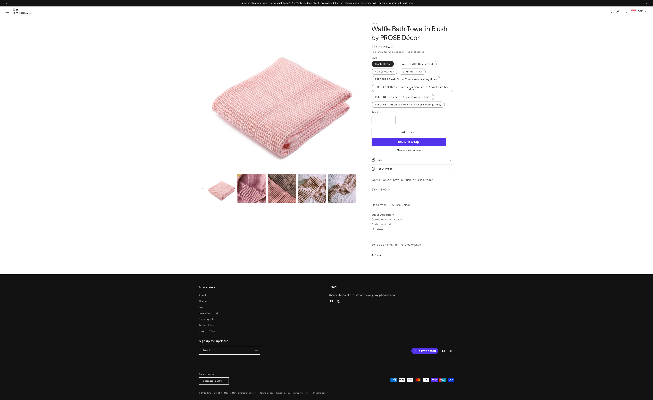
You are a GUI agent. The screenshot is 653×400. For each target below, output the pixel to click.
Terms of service (301, 393)
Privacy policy (283, 393)
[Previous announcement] (6, 3)
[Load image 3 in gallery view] (282, 188)
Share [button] (378, 255)
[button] (7, 11)
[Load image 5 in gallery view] (342, 188)
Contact (203, 301)
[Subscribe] (256, 351)
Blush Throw (382, 63)
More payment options (409, 150)
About (202, 295)
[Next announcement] (646, 3)
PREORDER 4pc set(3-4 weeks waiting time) (402, 96)
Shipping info (207, 319)
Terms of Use (206, 325)
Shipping (393, 52)
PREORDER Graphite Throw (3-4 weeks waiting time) (408, 104)
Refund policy (266, 393)
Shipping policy (320, 393)
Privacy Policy (207, 330)
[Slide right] (361, 188)
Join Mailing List (208, 312)
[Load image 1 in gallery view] (221, 188)
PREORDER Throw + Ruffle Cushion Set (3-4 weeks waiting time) (412, 88)
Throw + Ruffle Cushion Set (416, 63)
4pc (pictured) (384, 71)
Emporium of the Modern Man (221, 393)
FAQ (201, 307)
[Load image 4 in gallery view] (312, 188)
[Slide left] (202, 188)
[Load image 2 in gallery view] (251, 188)
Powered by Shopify (247, 393)
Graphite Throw (412, 71)
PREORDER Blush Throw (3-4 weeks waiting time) (406, 79)
